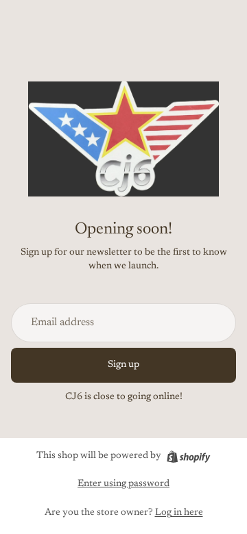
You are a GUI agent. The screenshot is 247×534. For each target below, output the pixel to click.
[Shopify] (188, 456)
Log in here (179, 513)
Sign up (123, 365)
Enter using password (123, 484)
